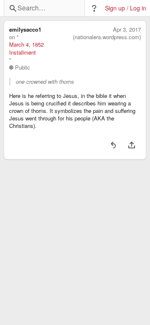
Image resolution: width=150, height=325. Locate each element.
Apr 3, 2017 (127, 29)
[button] (94, 8)
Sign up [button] (115, 8)
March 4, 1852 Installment (26, 48)
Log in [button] (138, 8)
